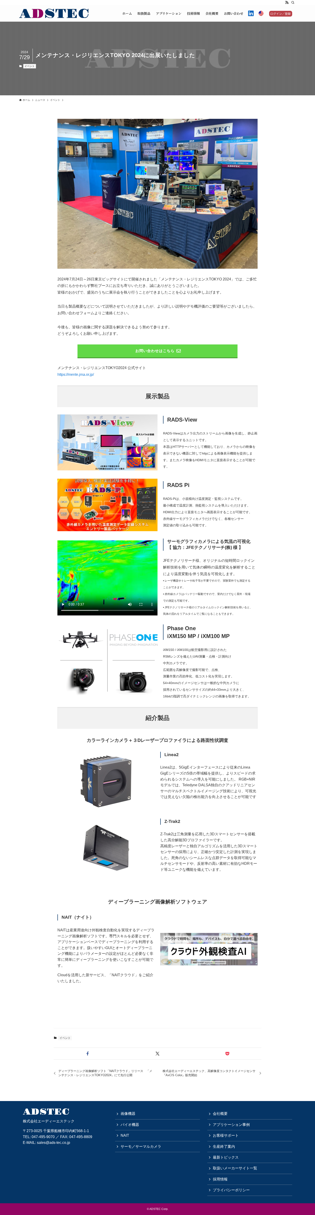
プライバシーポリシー (231, 1190)
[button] (88, 1054)
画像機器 (128, 1114)
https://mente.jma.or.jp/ (75, 374)
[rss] (287, 2)
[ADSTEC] (54, 13)
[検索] (293, 2)
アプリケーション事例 (231, 1125)
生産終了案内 (224, 1146)
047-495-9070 (43, 1137)
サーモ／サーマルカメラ (141, 1146)
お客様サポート (226, 1135)
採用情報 (220, 1179)
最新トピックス (226, 1157)
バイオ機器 (130, 1125)
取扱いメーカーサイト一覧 (235, 1168)
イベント (29, 66)
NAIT (125, 1135)
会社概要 (220, 1114)
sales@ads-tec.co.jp (53, 1143)
